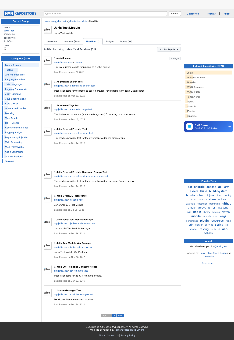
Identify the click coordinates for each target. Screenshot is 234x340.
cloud (219, 195)
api (220, 186)
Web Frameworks (14, 147)
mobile (196, 216)
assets (194, 191)
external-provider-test (81, 133)
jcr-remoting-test (79, 270)
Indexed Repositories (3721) (208, 66)
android (199, 186)
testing (204, 229)
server (199, 224)
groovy (202, 207)
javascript (223, 207)
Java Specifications (15, 98)
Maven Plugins (13, 65)
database (210, 199)
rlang (228, 220)
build (204, 191)
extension (202, 203)
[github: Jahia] (5, 48)
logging (216, 212)
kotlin (197, 211)
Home (47, 21)
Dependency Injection (16, 137)
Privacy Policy (128, 335)
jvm (189, 211)
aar (190, 186)
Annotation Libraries (15, 108)
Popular (211, 13)
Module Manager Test (69, 290)
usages (175, 58)
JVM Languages (14, 84)
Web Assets (11, 118)
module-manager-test (81, 294)
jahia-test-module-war (81, 247)
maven (226, 211)
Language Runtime (15, 79)
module (207, 216)
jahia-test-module (77, 21)
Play (209, 253)
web (224, 229)
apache (211, 186)
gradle (192, 207)
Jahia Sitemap (63, 58)
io (209, 207)
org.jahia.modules (63, 62)
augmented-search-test (82, 85)
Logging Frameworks (16, 89)
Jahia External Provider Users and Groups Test (82, 172)
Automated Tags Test (68, 105)
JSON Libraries (13, 94)
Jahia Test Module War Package (74, 243)
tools (213, 229)
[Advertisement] (117, 4)
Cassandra (208, 256)
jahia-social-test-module (82, 223)
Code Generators (14, 151)
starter (194, 229)
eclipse (222, 199)
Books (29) (126, 41)
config (227, 195)
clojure (210, 195)
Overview (52, 41)
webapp (208, 233)
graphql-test (76, 199)
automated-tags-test (81, 109)
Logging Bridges (14, 132)
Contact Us (113, 335)
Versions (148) (72, 41)
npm (216, 216)
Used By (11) (92, 41)
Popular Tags (208, 181)
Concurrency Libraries (16, 127)
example (191, 203)
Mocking (9, 113)
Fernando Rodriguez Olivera (129, 329)
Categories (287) (20, 58)
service (209, 224)
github (226, 203)
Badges (110, 41)
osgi (223, 216)
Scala (203, 253)
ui (219, 229)
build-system (218, 191)
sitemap (79, 62)
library (207, 211)
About (227, 13)
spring (219, 224)
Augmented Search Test (69, 81)
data (200, 199)
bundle (191, 195)
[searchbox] (105, 13)
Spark (216, 253)
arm (226, 186)
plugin (204, 220)
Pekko (223, 253)
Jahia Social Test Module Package (74, 219)
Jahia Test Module (67, 27)
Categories (193, 13)
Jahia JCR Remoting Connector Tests (77, 266)
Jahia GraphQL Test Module (72, 195)
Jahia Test (9, 30)
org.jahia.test (59, 21)
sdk (191, 224)
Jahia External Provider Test (72, 129)
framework (215, 203)
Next (120, 315)
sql (226, 224)
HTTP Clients (12, 122)
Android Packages (15, 74)
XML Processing (13, 142)
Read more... (208, 263)
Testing (9, 69)
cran (194, 199)
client (200, 195)
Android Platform (14, 156)
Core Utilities (11, 103)
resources (217, 220)
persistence (192, 220)
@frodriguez (220, 246)
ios (214, 207)
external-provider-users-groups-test (89, 176)
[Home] (20, 15)
